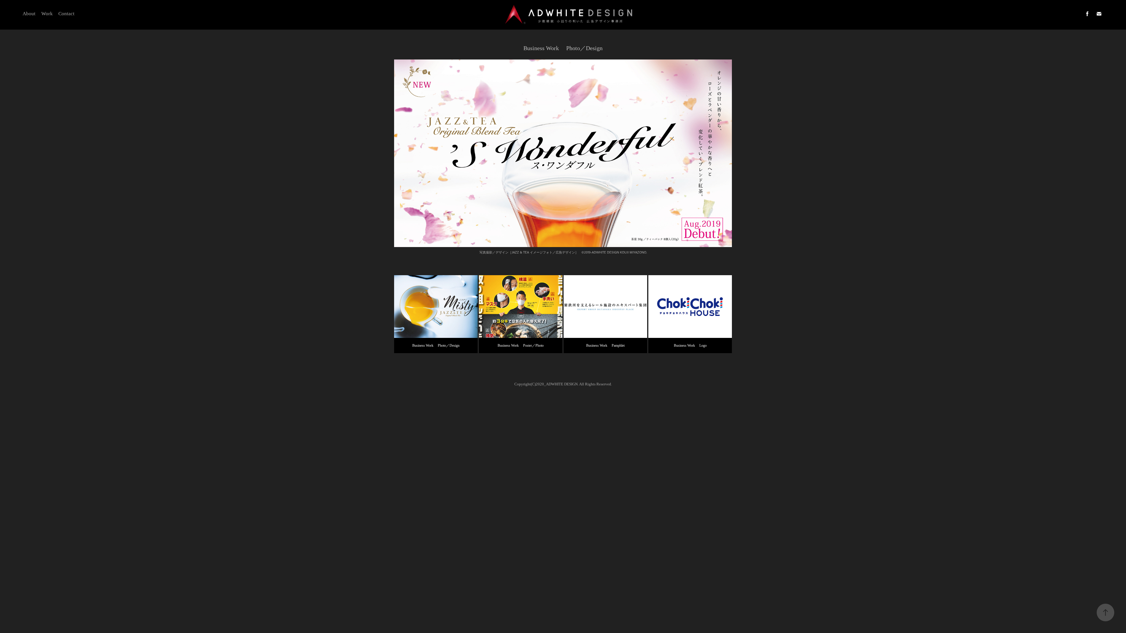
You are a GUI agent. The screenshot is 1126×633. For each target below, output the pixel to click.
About (29, 13)
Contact (66, 13)
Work (47, 13)
